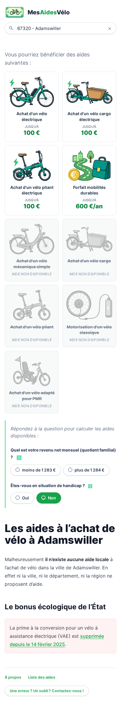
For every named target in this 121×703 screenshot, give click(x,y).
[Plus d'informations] (18, 457)
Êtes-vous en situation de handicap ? (48, 485)
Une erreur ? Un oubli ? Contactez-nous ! (47, 691)
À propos (13, 677)
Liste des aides (41, 677)
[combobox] (64, 28)
